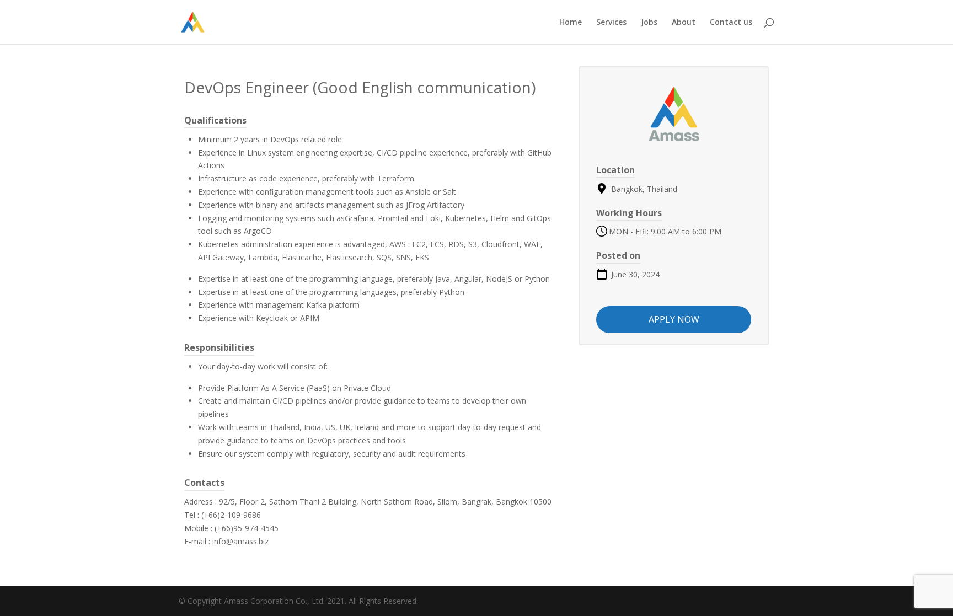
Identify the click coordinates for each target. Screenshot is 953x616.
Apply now (674, 319)
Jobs (649, 22)
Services (611, 22)
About (683, 22)
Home (570, 22)
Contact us (731, 22)
